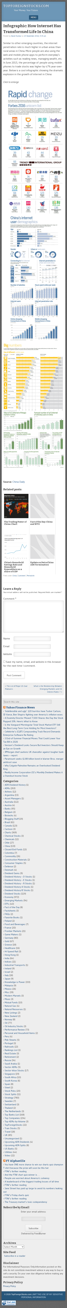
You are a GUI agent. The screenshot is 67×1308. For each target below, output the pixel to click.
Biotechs (9, 815)
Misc (7, 992)
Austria (8, 805)
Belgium (9, 812)
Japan (7, 978)
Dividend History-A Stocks (17, 886)
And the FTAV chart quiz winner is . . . (22, 1174)
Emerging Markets (14, 900)
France (8, 927)
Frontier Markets (13, 931)
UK (6, 1135)
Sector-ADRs (11, 1067)
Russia (8, 1060)
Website (7, 654)
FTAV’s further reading (16, 1171)
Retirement (10, 1056)
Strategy (9, 1097)
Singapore (10, 1073)
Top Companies (12, 1118)
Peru (7, 1036)
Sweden (9, 1101)
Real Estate (10, 1053)
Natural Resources (14, 1009)
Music (7, 999)
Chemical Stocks (13, 835)
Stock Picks (10, 1090)
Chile (7, 842)
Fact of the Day (12, 907)
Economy (9, 897)
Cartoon (9, 829)
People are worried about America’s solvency (27, 1178)
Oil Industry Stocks (14, 1026)
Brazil (7, 822)
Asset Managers (13, 798)
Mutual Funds (11, 1002)
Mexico (8, 988)
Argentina (9, 795)
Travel (8, 1131)
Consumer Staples (14, 863)
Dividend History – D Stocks (18, 876)
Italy (7, 975)
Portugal (9, 1043)
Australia (9, 801)
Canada (8, 825)
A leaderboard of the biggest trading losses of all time (32, 1181)
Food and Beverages (15, 924)
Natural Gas (10, 1005)
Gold (7, 941)
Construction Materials (16, 859)
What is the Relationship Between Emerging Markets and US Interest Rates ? (48, 689)
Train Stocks (11, 1128)
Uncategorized (12, 1138)
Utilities (8, 1152)
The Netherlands (13, 1111)
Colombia (9, 852)
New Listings (11, 1012)
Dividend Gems (12, 873)
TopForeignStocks (13, 1124)
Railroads (9, 1046)
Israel (7, 971)
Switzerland (10, 1104)
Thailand (9, 1107)
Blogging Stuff (12, 818)
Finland (8, 920)
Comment (21, 575)
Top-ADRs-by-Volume (15, 1121)
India (7, 958)
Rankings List (11, 1050)
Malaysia (9, 985)
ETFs (7, 903)
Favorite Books (12, 917)
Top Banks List (12, 1114)
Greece (8, 944)
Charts (8, 832)
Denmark (9, 869)
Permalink (30, 575)
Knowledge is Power (15, 982)
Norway (8, 1019)
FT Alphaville (15, 1160)
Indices (8, 961)
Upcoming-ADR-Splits (15, 1145)
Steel (7, 1087)
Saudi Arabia (11, 1063)
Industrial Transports (15, 965)
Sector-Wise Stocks (14, 1070)
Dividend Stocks (12, 893)
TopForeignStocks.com (26, 6)
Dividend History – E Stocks (18, 880)
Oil (6, 1022)
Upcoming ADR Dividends (17, 1141)
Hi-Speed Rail (11, 951)
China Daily (19, 481)
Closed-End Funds (13, 849)
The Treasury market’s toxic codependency (26, 1201)
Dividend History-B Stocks (17, 890)
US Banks (9, 1148)
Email (6, 646)
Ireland (8, 968)
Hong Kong (10, 954)
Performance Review (15, 1029)
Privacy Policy (9, 1286)
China (15, 575)
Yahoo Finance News (20, 707)
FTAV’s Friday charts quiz (17, 1195)
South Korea (11, 1080)
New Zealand (11, 1016)
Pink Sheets (10, 1039)
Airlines (8, 791)
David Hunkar (16, 36)
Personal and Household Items (20, 1033)
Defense (9, 866)
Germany (9, 937)
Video (7, 1155)
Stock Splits (10, 1094)
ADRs (7, 788)
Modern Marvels (13, 995)
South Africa (10, 1077)
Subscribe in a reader (14, 1255)
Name (6, 638)
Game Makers (11, 934)
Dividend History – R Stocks (18, 883)
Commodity (10, 856)
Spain (7, 1084)
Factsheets (10, 910)
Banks (8, 808)
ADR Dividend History (15, 784)
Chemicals (9, 839)
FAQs (7, 914)
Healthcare (10, 948)
